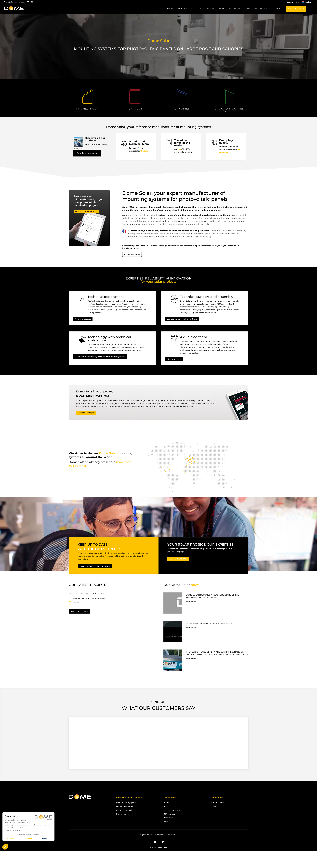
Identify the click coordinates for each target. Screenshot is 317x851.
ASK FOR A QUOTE (178, 559)
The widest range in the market (182, 143)
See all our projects (79, 611)
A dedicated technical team (139, 142)
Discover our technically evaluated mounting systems (100, 356)
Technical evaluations (125, 810)
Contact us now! (132, 254)
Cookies (159, 835)
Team (165, 806)
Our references (123, 814)
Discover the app (86, 412)
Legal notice (145, 835)
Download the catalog (87, 153)
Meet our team (174, 359)
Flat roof (135, 108)
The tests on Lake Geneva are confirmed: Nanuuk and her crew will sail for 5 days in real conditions (217, 653)
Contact (214, 806)
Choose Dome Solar (172, 810)
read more (191, 601)
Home (166, 802)
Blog (165, 821)
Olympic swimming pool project (87, 593)
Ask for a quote (217, 802)
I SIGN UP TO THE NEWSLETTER (94, 566)
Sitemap (171, 835)
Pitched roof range (124, 806)
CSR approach (169, 814)
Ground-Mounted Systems (229, 110)
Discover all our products (95, 139)
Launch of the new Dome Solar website (209, 623)
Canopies (182, 108)
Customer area (293, 2)
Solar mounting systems (127, 802)
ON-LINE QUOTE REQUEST (86, 211)
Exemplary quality (226, 141)
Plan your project (83, 319)
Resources (168, 818)
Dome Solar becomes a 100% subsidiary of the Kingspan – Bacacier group (212, 596)
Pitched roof (87, 108)
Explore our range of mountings (182, 319)
